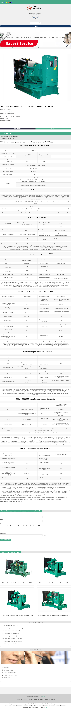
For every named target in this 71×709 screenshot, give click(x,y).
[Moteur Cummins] (35, 10)
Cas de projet (36, 699)
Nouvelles (46, 699)
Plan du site (44, 696)
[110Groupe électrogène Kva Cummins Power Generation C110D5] (54, 612)
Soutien (41, 699)
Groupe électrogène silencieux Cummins (11, 638)
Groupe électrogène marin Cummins (10, 630)
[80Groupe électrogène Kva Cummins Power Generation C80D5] (17, 579)
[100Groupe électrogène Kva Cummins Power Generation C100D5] (17, 612)
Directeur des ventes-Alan (10, 672)
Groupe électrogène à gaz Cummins (10, 633)
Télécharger (18, 128)
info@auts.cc (36, 14)
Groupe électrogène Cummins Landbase (11, 628)
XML (46, 707)
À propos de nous (24, 699)
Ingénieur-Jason (7, 677)
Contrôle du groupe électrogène (9, 644)
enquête (53, 128)
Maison (18, 699)
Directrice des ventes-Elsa (10, 674)
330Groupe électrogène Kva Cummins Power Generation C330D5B (14, 548)
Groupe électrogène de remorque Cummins (12, 641)
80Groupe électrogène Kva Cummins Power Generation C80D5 (17, 582)
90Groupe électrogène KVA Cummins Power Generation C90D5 (53, 582)
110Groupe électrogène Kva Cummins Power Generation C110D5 (54, 615)
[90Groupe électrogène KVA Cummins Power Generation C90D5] (54, 579)
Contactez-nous (52, 699)
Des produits (30, 699)
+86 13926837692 (8, 670)
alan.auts (35, 17)
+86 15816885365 (8, 669)
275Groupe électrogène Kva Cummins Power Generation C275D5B (57, 548)
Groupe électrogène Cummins (9, 636)
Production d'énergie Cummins (7, 47)
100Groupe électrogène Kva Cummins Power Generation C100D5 (17, 615)
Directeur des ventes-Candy (10, 675)
